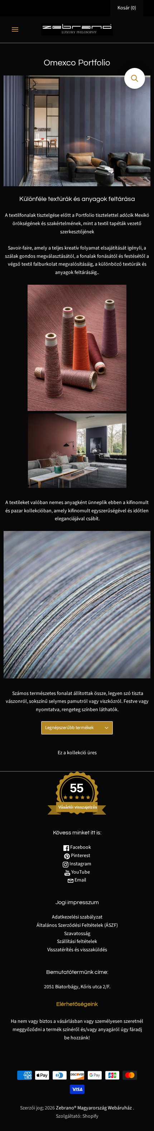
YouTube (80, 872)
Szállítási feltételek (77, 941)
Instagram (79, 863)
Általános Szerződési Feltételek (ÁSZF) (77, 925)
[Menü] (15, 29)
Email (79, 880)
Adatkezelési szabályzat (77, 917)
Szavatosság (77, 933)
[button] (134, 78)
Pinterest (80, 855)
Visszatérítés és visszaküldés (77, 949)
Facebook (80, 847)
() (126, 8)
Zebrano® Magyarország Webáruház (94, 1108)
